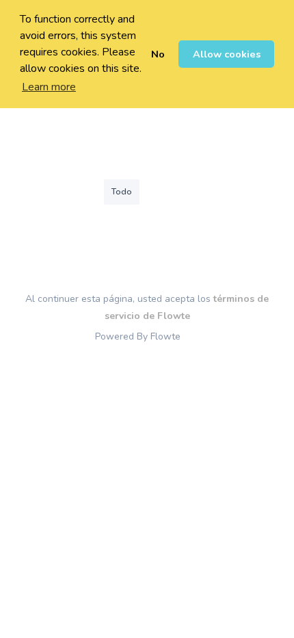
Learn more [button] (49, 86)
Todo (121, 191)
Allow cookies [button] (226, 54)
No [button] (158, 54)
